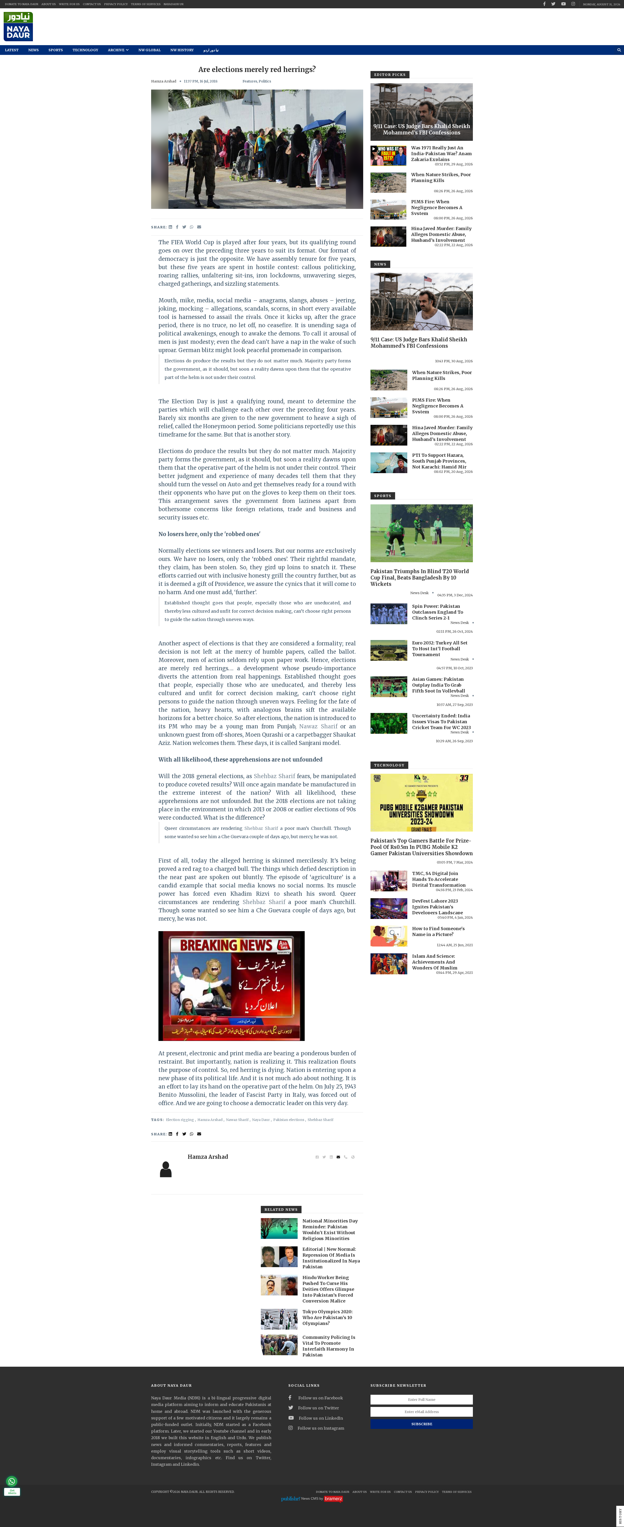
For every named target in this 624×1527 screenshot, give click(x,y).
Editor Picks (390, 74)
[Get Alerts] (11, 1481)
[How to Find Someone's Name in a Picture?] (388, 936)
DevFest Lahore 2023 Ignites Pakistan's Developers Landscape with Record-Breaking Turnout (437, 912)
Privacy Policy (116, 4)
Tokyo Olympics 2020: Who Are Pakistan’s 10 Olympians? (327, 1317)
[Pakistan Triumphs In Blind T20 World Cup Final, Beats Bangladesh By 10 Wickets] (421, 533)
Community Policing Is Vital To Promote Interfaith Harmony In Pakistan (328, 1346)
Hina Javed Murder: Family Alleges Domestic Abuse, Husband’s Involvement (441, 234)
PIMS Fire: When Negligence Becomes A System (436, 207)
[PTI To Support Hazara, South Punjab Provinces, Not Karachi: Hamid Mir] (388, 462)
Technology (85, 50)
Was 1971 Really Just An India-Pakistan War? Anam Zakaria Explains (441, 153)
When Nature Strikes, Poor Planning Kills (441, 177)
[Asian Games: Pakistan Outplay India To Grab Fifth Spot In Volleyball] (388, 686)
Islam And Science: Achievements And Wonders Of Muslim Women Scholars (435, 965)
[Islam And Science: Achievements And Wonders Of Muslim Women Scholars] (388, 963)
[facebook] (544, 4)
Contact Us (92, 4)
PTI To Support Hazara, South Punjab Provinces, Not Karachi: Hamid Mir (439, 461)
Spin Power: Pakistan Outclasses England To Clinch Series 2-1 (437, 612)
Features (250, 81)
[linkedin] (171, 226)
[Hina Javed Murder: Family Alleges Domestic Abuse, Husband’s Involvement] (388, 236)
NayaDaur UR (174, 4)
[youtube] (563, 4)
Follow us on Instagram (321, 1428)
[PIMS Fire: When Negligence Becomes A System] (388, 210)
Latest (12, 50)
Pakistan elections (288, 1120)
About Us (48, 4)
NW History (182, 50)
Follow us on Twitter (318, 1407)
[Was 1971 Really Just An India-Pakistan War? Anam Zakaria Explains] (388, 156)
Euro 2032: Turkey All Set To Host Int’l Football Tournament (440, 648)
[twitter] (553, 4)
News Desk (419, 593)
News (33, 50)
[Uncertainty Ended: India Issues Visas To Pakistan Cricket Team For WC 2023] (388, 723)
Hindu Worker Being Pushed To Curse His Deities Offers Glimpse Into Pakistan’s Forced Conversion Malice (328, 1289)
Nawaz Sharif (318, 726)
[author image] (165, 1169)
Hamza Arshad (163, 81)
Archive (116, 50)
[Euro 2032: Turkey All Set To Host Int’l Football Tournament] (388, 650)
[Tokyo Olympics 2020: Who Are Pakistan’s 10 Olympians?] (279, 1319)
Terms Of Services (146, 4)
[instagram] (573, 4)
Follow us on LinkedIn (321, 1418)
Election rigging (180, 1120)
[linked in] (171, 1133)
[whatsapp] (192, 226)
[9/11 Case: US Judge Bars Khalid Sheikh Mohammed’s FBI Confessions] (421, 112)
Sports (56, 50)
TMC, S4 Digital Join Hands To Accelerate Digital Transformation (439, 879)
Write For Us (69, 4)
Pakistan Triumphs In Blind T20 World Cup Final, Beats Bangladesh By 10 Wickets (419, 577)
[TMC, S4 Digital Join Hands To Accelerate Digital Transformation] (388, 881)
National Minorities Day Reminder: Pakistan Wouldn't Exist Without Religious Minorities (330, 1229)
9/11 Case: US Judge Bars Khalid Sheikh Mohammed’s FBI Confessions (421, 129)
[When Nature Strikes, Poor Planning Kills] (388, 183)
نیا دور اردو (211, 50)
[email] (199, 226)
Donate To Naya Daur (21, 4)
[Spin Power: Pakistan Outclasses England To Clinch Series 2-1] (388, 613)
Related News (281, 1209)
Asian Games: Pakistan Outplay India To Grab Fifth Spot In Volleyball (438, 685)
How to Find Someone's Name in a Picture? (438, 931)
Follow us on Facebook (319, 1397)
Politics (265, 81)
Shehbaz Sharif (274, 776)
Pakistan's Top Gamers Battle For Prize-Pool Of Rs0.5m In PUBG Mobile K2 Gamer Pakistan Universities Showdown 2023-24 (421, 850)
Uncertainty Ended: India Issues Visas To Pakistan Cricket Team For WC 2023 (441, 721)
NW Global (149, 50)
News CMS (310, 1498)
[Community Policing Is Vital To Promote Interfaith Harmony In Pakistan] (279, 1344)
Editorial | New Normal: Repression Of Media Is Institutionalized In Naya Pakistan (331, 1258)
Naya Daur (261, 1120)
